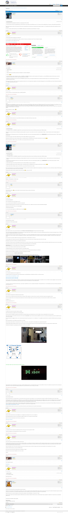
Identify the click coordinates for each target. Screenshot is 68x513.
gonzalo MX (25, 177)
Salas (13, 481)
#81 (61, 460)
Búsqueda (54, 4)
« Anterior (9, 10)
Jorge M (13, 457)
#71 (61, 198)
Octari (11, 97)
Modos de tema (60, 11)
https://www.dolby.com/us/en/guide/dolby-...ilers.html (12, 404)
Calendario (58, 4)
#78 (61, 413)
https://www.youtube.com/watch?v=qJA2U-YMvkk (12, 277)
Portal (50, 4)
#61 (61, 19)
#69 (61, 177)
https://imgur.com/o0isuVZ (9, 419)
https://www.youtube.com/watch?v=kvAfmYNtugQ (12, 278)
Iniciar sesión (11, 5)
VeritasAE (12, 214)
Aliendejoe (13, 13)
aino (11, 390)
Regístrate (15, 5)
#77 (61, 395)
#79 (61, 428)
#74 (61, 271)
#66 (61, 116)
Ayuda (61, 4)
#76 (61, 309)
